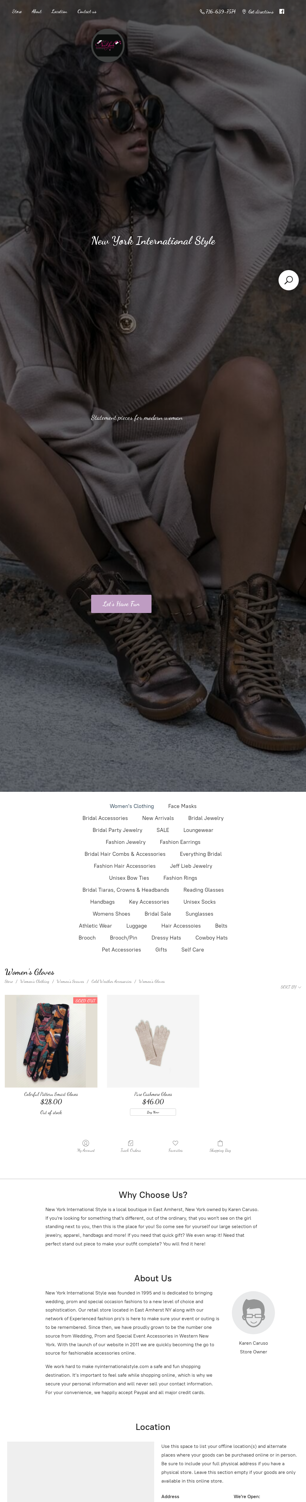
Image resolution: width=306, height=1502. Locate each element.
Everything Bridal (201, 854)
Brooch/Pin (123, 937)
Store (17, 11)
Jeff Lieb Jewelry (191, 866)
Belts (221, 925)
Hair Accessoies (181, 925)
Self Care (192, 949)
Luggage (136, 925)
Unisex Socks (199, 902)
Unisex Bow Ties (129, 878)
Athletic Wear (95, 925)
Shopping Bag (220, 1150)
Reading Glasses (203, 890)
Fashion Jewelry (126, 842)
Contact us (86, 11)
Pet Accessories (121, 949)
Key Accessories (149, 902)
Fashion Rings (180, 878)
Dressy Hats (166, 937)
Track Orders (130, 1150)
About (37, 11)
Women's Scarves (70, 981)
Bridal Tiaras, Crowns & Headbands (125, 890)
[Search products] (288, 280)
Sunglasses (199, 914)
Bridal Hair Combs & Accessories (125, 854)
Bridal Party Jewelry (117, 830)
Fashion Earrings (180, 842)
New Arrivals (158, 818)
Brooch (87, 937)
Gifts (161, 949)
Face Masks (182, 806)
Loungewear (198, 830)
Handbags (102, 902)
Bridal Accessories (105, 818)
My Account (86, 1150)
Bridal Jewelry (206, 818)
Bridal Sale (158, 914)
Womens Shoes (111, 914)
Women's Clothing (132, 806)
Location (59, 11)
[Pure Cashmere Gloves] (153, 1041)
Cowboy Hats (211, 937)
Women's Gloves (152, 981)
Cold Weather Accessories (111, 981)
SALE (163, 830)
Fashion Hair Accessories (125, 866)
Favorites (176, 1150)
